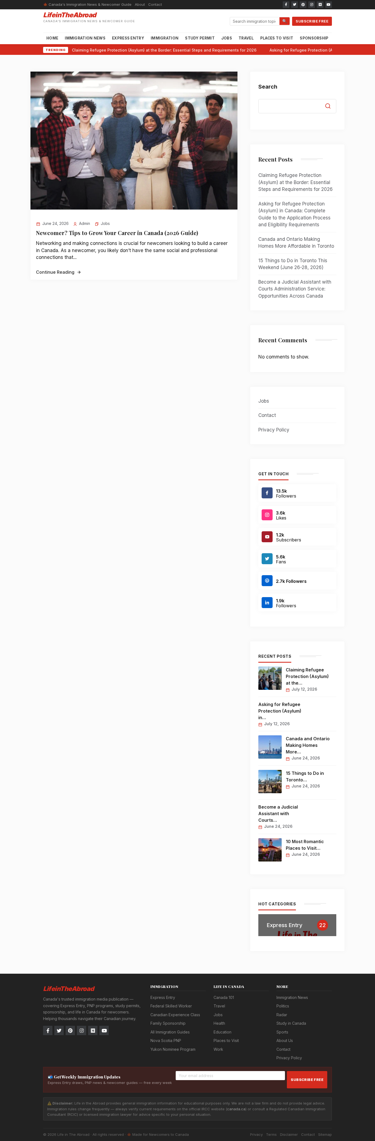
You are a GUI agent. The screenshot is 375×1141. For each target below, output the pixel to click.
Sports (282, 1032)
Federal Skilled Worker (171, 1006)
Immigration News (85, 38)
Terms (271, 1134)
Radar (281, 1014)
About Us (284, 1040)
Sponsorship (314, 38)
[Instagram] (311, 4)
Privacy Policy (273, 430)
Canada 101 (224, 997)
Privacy (256, 1134)
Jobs (226, 38)
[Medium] (320, 4)
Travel (246, 38)
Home (52, 38)
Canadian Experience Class (175, 1014)
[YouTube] (328, 4)
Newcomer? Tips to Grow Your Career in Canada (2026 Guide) (117, 232)
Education (222, 1032)
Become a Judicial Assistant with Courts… (278, 813)
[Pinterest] (303, 4)
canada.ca (236, 1109)
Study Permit (200, 38)
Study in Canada (291, 1023)
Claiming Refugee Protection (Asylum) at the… (307, 676)
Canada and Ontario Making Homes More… (308, 745)
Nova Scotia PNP (165, 1040)
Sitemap (325, 1134)
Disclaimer (289, 1134)
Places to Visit (276, 38)
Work (218, 1049)
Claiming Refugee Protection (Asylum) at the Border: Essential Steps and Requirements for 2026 (164, 50)
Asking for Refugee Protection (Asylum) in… (279, 711)
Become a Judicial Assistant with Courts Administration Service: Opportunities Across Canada (294, 289)
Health (219, 1023)
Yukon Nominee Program (172, 1049)
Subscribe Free (312, 21)
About (140, 4)
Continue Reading (55, 272)
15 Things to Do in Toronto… (305, 776)
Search (267, 86)
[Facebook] (286, 4)
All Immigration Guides (170, 1032)
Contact (155, 4)
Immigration (164, 38)
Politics (282, 1006)
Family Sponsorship (168, 1023)
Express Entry (128, 38)
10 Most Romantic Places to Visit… (305, 845)
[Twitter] (294, 4)
